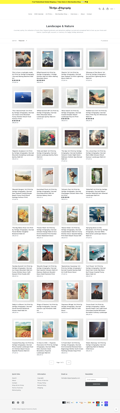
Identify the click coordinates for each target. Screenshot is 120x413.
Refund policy (16, 390)
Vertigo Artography (21, 409)
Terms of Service (42, 380)
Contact (14, 383)
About (14, 380)
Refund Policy (41, 385)
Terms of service (17, 388)
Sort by (14, 40)
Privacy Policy (41, 383)
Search (14, 378)
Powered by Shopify (31, 409)
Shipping (40, 388)
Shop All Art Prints (18, 385)
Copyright (40, 378)
